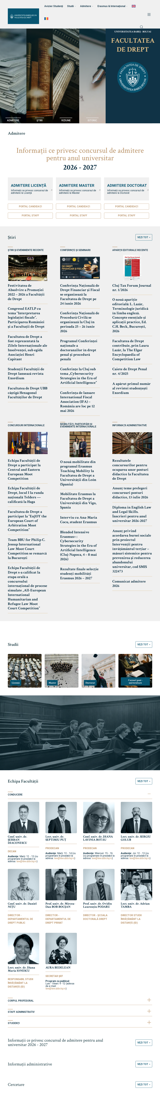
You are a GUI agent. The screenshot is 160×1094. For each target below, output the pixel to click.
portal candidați (30, 206)
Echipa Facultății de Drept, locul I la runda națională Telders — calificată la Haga (26, 495)
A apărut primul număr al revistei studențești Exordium (131, 388)
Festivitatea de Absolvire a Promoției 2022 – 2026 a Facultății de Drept (26, 292)
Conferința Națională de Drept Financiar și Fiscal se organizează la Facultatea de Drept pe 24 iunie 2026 (80, 294)
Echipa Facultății (23, 781)
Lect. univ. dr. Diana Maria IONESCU (21, 969)
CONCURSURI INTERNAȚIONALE (26, 425)
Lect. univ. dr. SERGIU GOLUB (136, 838)
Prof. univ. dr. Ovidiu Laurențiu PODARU (97, 905)
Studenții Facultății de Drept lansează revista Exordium (26, 374)
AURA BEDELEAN (57, 968)
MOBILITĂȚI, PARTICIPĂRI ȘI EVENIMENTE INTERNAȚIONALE (78, 425)
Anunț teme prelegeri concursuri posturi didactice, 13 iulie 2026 (130, 493)
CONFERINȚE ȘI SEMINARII (75, 250)
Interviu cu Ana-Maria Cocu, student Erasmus (78, 519)
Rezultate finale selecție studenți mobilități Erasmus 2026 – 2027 (79, 574)
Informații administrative (30, 1064)
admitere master (76, 185)
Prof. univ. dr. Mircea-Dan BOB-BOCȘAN (60, 905)
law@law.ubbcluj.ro (26, 861)
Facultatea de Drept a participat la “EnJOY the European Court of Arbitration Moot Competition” (27, 520)
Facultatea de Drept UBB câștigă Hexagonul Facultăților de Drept (27, 393)
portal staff (30, 215)
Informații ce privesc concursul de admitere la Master (77, 191)
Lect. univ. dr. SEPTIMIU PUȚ (55, 838)
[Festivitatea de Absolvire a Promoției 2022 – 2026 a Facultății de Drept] (28, 268)
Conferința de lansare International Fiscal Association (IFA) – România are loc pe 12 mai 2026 (77, 401)
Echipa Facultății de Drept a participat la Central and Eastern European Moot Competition (24, 469)
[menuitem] (134, 6)
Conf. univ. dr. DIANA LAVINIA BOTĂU (98, 838)
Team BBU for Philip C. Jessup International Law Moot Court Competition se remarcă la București (27, 548)
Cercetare (16, 1084)
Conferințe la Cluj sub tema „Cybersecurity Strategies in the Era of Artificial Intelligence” (78, 376)
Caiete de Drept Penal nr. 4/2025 (129, 371)
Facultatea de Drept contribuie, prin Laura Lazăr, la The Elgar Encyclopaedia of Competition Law (130, 350)
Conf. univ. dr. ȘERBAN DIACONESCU (17, 840)
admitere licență (28, 185)
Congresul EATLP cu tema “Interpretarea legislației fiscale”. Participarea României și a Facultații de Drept (26, 317)
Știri (12, 237)
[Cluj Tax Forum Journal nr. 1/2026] (132, 268)
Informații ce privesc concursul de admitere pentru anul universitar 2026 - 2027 (55, 1042)
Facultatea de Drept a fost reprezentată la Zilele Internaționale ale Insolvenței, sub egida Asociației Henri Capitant (27, 347)
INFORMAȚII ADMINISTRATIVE (129, 425)
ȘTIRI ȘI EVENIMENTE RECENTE (26, 250)
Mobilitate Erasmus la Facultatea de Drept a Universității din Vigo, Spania (78, 501)
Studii (13, 644)
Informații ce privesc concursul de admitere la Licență (29, 191)
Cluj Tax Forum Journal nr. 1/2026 (131, 287)
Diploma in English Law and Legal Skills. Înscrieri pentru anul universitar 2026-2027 (131, 514)
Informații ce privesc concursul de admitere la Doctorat (125, 191)
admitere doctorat (127, 185)
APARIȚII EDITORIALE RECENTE (130, 250)
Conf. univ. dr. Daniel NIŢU (22, 905)
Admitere (16, 133)
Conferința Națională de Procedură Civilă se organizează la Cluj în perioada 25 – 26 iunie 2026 (79, 322)
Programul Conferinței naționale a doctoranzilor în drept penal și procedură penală (78, 350)
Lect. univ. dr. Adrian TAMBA (135, 905)
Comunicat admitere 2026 (129, 583)
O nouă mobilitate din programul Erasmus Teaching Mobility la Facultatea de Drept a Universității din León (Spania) (78, 473)
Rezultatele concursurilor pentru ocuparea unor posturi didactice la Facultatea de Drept (130, 469)
